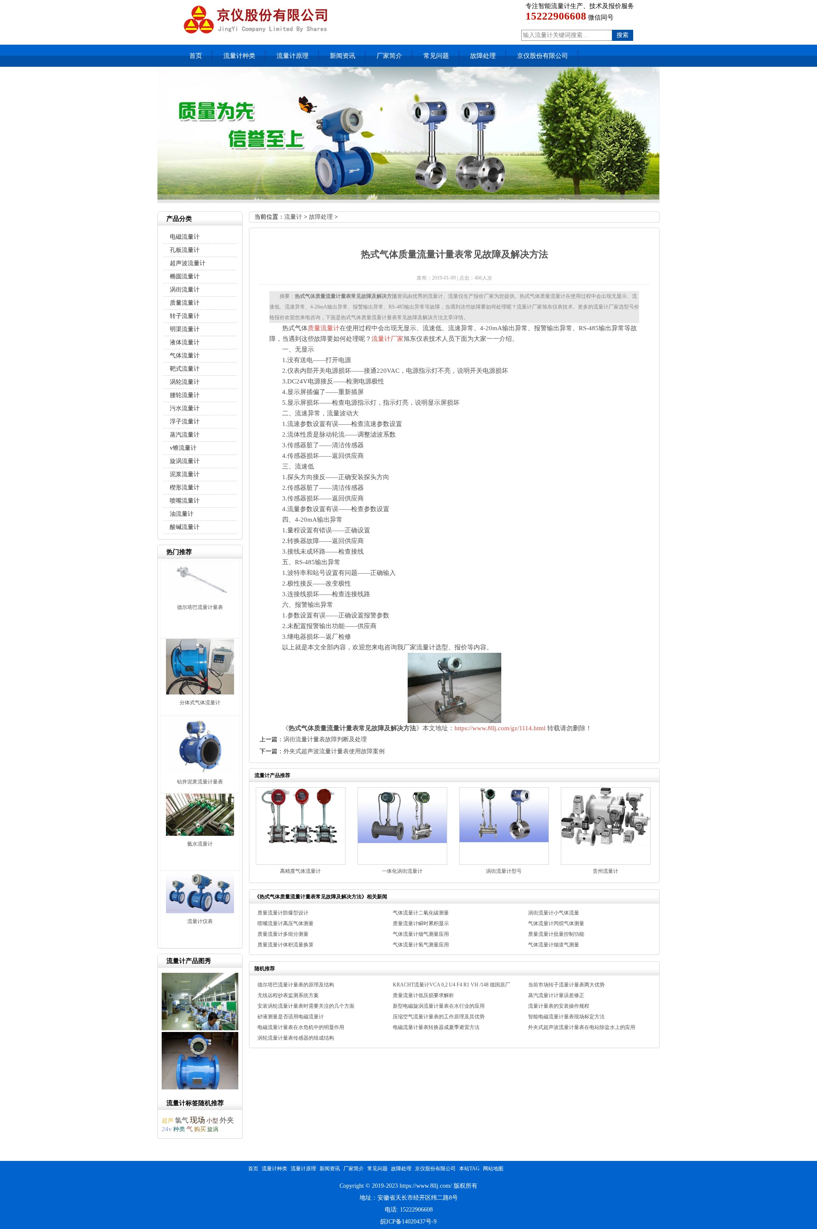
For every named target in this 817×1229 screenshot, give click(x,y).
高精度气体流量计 (300, 871)
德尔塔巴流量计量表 (200, 607)
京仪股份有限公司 (542, 55)
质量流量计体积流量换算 (285, 945)
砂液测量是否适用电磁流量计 (290, 1017)
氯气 (182, 1120)
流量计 (293, 217)
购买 (200, 1129)
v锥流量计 (183, 448)
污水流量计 (185, 408)
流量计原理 (293, 55)
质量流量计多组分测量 (283, 934)
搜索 (622, 35)
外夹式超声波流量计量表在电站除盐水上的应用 (581, 1027)
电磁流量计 (185, 237)
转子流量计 (185, 316)
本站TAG (469, 1169)
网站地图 (493, 1169)
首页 (195, 55)
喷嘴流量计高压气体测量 (285, 923)
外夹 (227, 1120)
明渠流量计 (185, 329)
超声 (168, 1120)
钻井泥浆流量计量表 (200, 782)
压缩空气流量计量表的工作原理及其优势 (439, 1017)
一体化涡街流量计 (402, 871)
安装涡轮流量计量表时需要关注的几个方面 (305, 1006)
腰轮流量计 (185, 395)
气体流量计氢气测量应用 (421, 945)
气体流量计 (185, 355)
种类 (179, 1129)
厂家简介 (389, 55)
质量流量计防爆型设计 (283, 913)
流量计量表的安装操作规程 (558, 1006)
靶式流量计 (185, 369)
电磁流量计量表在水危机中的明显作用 (300, 1027)
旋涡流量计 (185, 461)
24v (167, 1129)
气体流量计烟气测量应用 (421, 934)
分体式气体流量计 (200, 703)
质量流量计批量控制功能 (556, 934)
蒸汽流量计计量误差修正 (556, 995)
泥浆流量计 (185, 474)
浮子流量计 (185, 421)
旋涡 (212, 1129)
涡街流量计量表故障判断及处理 (325, 739)
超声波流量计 (188, 263)
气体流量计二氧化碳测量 (421, 913)
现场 (197, 1120)
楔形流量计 (185, 487)
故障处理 (483, 55)
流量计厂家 (387, 338)
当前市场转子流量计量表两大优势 (566, 985)
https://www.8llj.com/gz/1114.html (500, 728)
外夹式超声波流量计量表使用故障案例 (334, 751)
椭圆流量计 (185, 276)
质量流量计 (324, 328)
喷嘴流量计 (185, 500)
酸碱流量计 (185, 527)
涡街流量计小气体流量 (553, 913)
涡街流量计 (185, 289)
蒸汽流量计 (185, 435)
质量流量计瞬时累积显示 (421, 923)
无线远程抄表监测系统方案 (288, 995)
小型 (212, 1120)
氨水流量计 (200, 844)
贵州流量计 (605, 871)
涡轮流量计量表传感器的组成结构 (295, 1038)
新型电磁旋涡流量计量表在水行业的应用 (439, 1006)
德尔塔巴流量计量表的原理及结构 (295, 985)
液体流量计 (185, 342)
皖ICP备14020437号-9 (408, 1221)
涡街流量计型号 (504, 871)
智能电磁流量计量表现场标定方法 (566, 1017)
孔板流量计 (185, 250)
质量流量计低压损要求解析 (423, 995)
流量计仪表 (200, 921)
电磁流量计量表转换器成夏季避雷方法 (436, 1027)
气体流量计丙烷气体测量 (556, 923)
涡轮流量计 (185, 382)
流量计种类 (239, 55)
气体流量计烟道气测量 (553, 945)
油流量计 (182, 514)
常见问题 (436, 55)
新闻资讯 (342, 55)
